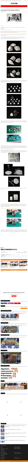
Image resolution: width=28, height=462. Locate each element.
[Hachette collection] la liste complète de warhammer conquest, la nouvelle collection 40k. (15, 426)
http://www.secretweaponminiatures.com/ (6, 29)
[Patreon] (24, 303)
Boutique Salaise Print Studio (4, 454)
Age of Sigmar (2, 458)
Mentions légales (3, 449)
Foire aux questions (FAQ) (17, 446)
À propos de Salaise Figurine (17, 447)
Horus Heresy (15, 457)
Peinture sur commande (3, 452)
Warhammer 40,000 (3, 457)
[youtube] (17, 303)
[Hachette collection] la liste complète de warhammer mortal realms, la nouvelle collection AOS (15, 433)
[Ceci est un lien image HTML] (10, 320)
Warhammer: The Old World (17, 458)
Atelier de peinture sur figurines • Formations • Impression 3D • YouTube (9, 0)
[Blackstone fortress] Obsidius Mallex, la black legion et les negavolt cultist (15, 440)
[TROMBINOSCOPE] (14, 386)
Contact (20, 0)
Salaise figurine (3, 11)
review (3, 8)
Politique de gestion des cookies (4, 448)
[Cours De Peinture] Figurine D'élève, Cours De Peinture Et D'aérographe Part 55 (15, 436)
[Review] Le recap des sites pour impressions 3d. (13, 266)
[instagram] (25, 1)
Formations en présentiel (17, 452)
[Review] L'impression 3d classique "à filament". (22, 266)
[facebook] (24, 1)
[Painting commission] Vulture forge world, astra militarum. (13, 429)
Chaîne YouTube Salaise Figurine (17, 453)
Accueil (1, 8)
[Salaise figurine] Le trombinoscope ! (6, 390)
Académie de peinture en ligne (4, 453)
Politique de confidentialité (17, 448)
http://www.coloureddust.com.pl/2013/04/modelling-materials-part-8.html (10, 208)
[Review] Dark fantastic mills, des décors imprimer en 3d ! (4, 266)
